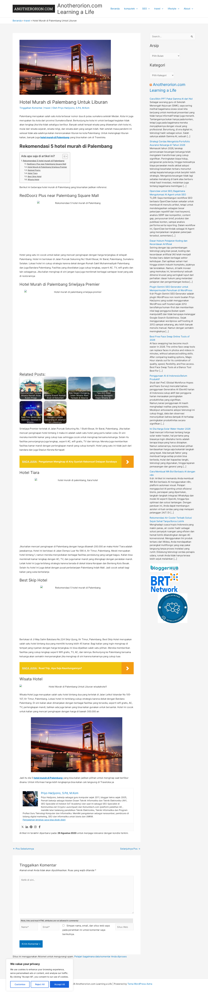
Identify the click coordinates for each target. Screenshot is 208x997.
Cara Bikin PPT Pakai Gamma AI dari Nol (171, 98)
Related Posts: (34, 170)
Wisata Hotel (33, 179)
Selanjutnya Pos (130, 849)
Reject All (39, 984)
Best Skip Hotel (34, 176)
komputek (129, 8)
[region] (39, 975)
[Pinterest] (31, 827)
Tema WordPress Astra (139, 983)
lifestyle (172, 8)
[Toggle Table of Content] (63, 156)
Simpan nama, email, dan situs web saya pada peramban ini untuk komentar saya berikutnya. (86, 930)
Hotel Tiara (32, 173)
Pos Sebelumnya (23, 849)
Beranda (115, 8)
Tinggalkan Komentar (30, 107)
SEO (144, 8)
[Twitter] (22, 827)
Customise (20, 984)
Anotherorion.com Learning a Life (79, 8)
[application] (136, 9)
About (187, 8)
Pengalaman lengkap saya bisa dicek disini (44, 819)
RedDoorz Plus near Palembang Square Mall (46, 164)
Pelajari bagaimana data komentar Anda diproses (100, 956)
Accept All (59, 984)
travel (157, 8)
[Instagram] (35, 827)
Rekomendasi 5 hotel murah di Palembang (43, 160)
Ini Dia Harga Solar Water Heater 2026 (170, 428)
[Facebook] (39, 827)
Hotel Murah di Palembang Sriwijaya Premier (47, 167)
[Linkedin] (26, 827)
